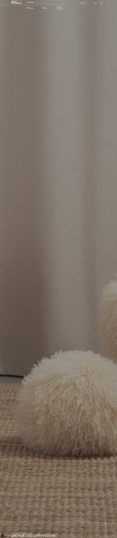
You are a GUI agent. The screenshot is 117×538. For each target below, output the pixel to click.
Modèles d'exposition (60, 8)
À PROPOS (82, 3)
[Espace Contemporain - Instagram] (101, 3)
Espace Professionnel (30, 8)
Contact (95, 3)
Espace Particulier (44, 8)
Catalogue (31, 2)
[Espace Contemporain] (16, 2)
